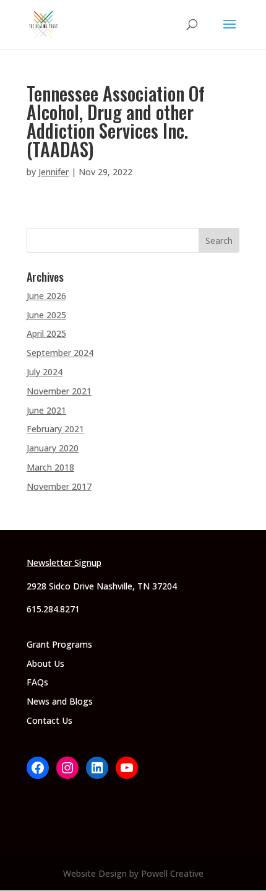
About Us (45, 663)
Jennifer (53, 172)
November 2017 (59, 486)
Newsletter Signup (64, 562)
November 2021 (59, 391)
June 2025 (46, 315)
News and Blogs (60, 701)
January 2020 (53, 448)
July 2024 (44, 372)
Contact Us (49, 720)
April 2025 (46, 333)
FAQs (37, 682)
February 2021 (55, 429)
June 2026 (46, 296)
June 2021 (46, 410)
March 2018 (50, 467)
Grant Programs (59, 644)
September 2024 (60, 353)
